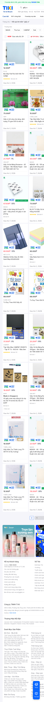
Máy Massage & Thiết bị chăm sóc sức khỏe (16, 683)
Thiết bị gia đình (21, 697)
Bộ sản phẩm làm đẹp (15, 690)
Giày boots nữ (38, 668)
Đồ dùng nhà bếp (9, 697)
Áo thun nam (35, 648)
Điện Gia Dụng (9, 694)
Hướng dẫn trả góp (10, 584)
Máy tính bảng (12, 673)
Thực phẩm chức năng (14, 680)
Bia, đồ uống (11, 658)
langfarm (13, 623)
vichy (23, 623)
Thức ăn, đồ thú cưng (14, 662)
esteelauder (17, 622)
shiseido (7, 623)
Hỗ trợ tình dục (19, 689)
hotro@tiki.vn (20, 590)
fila (27, 623)
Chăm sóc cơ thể (13, 682)
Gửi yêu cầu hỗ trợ (9, 572)
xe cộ (31, 11)
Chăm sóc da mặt (9, 679)
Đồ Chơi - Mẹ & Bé (11, 633)
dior (11, 622)
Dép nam (41, 677)
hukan (19, 623)
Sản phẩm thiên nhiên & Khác (15, 685)
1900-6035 (12, 565)
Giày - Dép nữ (36, 662)
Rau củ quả (10, 653)
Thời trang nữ (36, 633)
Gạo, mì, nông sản (14, 656)
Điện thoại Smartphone (11, 669)
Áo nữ (33, 635)
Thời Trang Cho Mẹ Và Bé (12, 635)
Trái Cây (6, 651)
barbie (32, 622)
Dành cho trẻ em (13, 660)
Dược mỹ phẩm (21, 691)
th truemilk (25, 622)
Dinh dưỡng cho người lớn (15, 642)
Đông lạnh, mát (17, 655)
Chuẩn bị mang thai (14, 645)
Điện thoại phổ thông (14, 671)
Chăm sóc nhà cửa (15, 663)
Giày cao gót (35, 664)
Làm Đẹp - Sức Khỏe (11, 676)
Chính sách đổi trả (9, 582)
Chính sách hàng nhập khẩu (12, 587)
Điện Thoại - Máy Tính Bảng (14, 667)
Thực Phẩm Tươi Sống (12, 649)
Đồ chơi (23, 635)
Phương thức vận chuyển (11, 577)
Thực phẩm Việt (20, 653)
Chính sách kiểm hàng (11, 579)
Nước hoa (11, 689)
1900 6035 (12, 613)
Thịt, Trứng (13, 651)
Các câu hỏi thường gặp (11, 569)
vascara (6, 622)
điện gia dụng (23, 11)
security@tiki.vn (19, 592)
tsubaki (31, 623)
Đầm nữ (38, 635)
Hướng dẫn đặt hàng (10, 574)
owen (37, 622)
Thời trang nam (36, 646)
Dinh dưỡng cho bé (14, 640)
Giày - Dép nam (37, 673)
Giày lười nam (35, 675)
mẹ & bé (37, 11)
